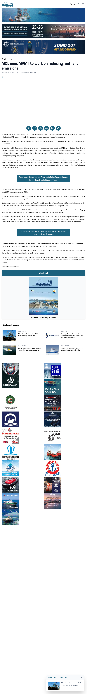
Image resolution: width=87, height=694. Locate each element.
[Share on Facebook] (28, 128)
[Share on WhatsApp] (46, 128)
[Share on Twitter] (34, 128)
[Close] (82, 678)
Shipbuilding (7, 59)
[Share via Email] (40, 128)
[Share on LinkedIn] (52, 128)
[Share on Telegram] (58, 128)
